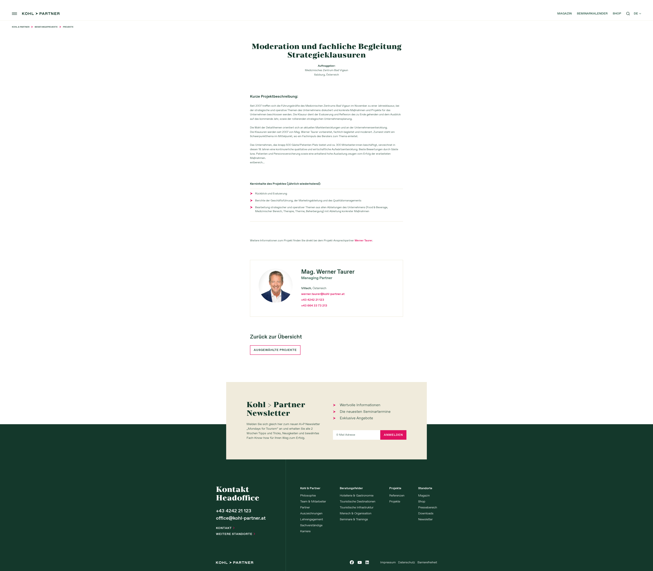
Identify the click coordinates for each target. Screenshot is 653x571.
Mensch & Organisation (355, 513)
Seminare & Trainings (354, 519)
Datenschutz (406, 562)
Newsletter (425, 519)
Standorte (425, 488)
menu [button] (14, 13)
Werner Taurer (363, 240)
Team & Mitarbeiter (313, 502)
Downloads (425, 513)
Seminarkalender (592, 14)
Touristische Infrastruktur (356, 508)
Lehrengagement (311, 519)
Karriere (305, 531)
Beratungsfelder (351, 488)
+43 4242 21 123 (312, 300)
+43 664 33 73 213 (314, 306)
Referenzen (396, 496)
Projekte (395, 488)
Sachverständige (311, 525)
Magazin (564, 14)
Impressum (388, 562)
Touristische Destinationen (357, 502)
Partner (305, 508)
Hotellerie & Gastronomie (356, 496)
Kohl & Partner (310, 488)
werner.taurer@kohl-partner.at (323, 294)
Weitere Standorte (235, 534)
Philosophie (308, 496)
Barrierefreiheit (427, 562)
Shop (617, 14)
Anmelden (393, 435)
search (628, 13)
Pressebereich (427, 508)
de (637, 14)
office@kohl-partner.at (241, 518)
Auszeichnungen (311, 513)
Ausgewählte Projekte (275, 350)
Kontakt (225, 528)
